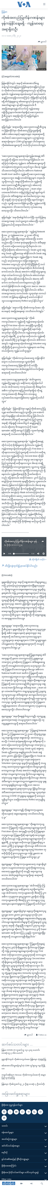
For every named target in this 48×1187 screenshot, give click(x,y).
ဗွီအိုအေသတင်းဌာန (14, 545)
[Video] (21, 1183)
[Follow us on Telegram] (28, 1111)
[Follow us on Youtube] (16, 1111)
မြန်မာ (4, 12)
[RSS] (34, 1111)
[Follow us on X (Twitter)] (10, 1111)
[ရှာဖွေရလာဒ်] (42, 1183)
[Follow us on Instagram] (22, 1111)
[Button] (42, 42)
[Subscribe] (4, 1117)
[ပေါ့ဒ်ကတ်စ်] (40, 1111)
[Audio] (32, 1183)
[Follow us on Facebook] (4, 1111)
